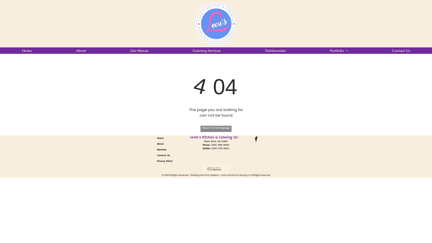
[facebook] (256, 139)
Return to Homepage (216, 128)
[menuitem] (27, 50)
